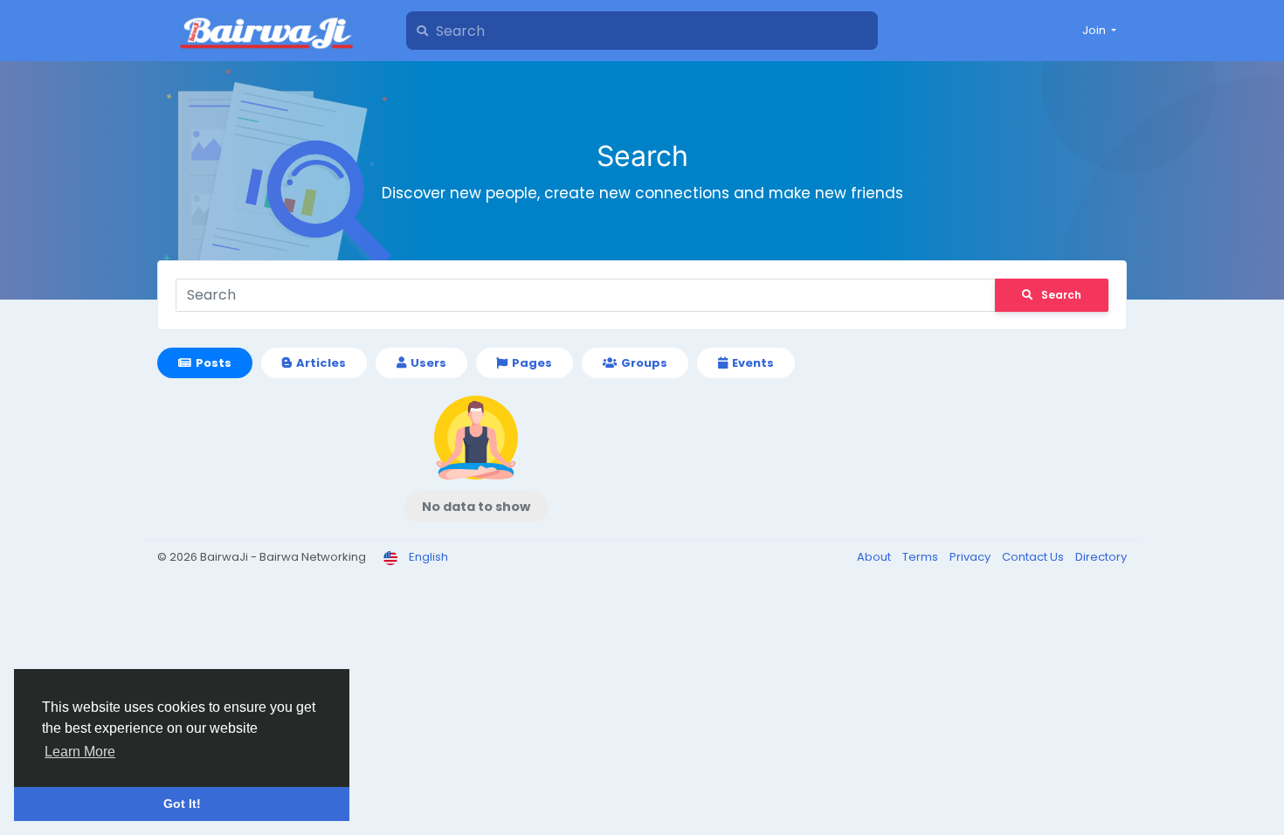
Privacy (971, 557)
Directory (1101, 557)
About (875, 557)
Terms (921, 557)
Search (1061, 294)
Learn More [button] (80, 751)
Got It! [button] (182, 804)
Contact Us (1034, 557)
